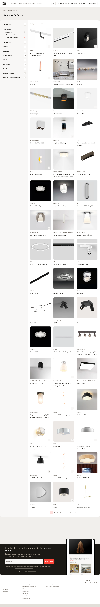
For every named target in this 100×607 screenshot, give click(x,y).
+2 (49, 168)
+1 (72, 408)
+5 (95, 440)
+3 (49, 78)
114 (70, 512)
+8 (72, 136)
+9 (95, 46)
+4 (95, 107)
